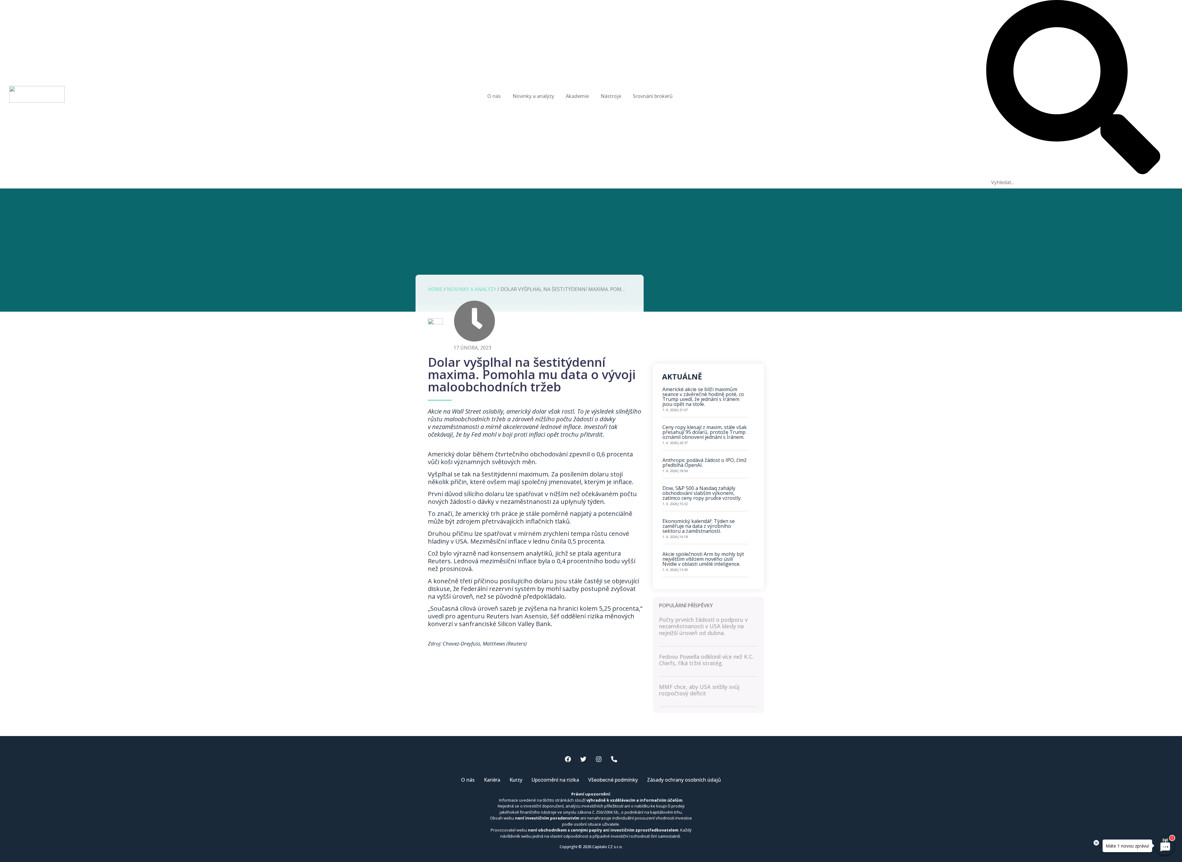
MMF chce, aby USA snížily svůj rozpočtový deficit (699, 690)
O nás (494, 96)
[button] (1073, 88)
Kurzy (515, 779)
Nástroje (611, 96)
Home (435, 289)
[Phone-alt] (614, 759)
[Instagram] (599, 759)
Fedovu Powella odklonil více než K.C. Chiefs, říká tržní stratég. (706, 660)
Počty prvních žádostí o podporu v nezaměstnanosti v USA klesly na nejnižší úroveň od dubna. (703, 626)
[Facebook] (568, 759)
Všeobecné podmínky (613, 779)
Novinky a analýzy (533, 96)
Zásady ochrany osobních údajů (684, 779)
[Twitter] (583, 759)
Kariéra (492, 779)
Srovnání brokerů (653, 96)
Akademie (577, 96)
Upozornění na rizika (555, 779)
